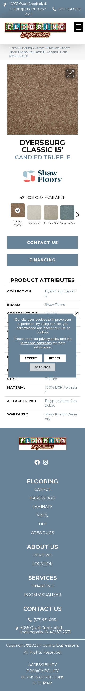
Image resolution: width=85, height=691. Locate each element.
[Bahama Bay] (67, 212)
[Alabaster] (34, 212)
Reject (55, 358)
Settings (42, 367)
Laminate (43, 507)
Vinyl (42, 515)
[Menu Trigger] (78, 27)
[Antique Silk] (50, 212)
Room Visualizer (42, 594)
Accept (31, 358)
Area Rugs (42, 533)
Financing (43, 260)
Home (13, 47)
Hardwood (42, 498)
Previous (7, 212)
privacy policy (49, 339)
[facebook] (37, 463)
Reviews (42, 555)
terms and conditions (36, 343)
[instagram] (45, 463)
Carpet (39, 47)
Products (53, 47)
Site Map (42, 683)
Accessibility (42, 665)
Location (42, 564)
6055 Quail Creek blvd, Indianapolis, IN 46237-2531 (28, 9)
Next (77, 212)
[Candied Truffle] (17, 210)
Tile (42, 524)
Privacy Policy (42, 671)
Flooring (26, 47)
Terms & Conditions (42, 677)
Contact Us (42, 242)
